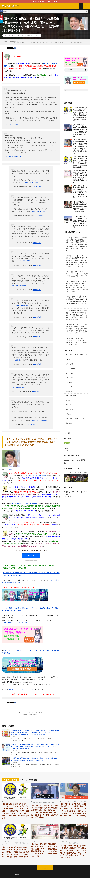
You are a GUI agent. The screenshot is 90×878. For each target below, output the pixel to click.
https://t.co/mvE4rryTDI (21, 305)
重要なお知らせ (70, 423)
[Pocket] (1, 19)
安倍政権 (29, 35)
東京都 (40, 802)
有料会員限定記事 (71, 395)
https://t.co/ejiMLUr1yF (19, 387)
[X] (1, 13)
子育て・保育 (69, 386)
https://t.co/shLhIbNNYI (19, 285)
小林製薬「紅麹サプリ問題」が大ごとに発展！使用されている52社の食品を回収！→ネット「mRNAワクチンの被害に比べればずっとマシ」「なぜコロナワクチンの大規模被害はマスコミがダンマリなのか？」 (35, 732)
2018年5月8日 (37, 186)
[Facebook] (1, 11)
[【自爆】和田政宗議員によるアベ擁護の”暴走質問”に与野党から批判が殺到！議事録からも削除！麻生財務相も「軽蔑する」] (6, 761)
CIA (63, 842)
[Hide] (0, 24)
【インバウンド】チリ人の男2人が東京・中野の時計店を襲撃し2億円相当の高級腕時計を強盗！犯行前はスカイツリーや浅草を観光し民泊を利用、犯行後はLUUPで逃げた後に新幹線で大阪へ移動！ (45, 811)
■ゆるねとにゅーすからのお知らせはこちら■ (45, 1)
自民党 (38, 35)
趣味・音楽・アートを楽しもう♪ (75, 418)
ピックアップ (69, 373)
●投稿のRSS (67, 448)
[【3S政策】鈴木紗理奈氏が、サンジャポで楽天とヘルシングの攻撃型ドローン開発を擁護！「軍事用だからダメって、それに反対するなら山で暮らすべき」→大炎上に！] (68, 220)
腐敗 (49, 802)
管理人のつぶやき (71, 414)
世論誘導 (74, 842)
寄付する (31, 555)
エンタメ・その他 (71, 368)
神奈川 (82, 801)
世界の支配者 (22, 842)
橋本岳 (34, 35)
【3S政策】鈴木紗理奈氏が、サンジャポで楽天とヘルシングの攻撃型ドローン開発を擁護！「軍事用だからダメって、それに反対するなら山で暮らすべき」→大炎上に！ (80, 222)
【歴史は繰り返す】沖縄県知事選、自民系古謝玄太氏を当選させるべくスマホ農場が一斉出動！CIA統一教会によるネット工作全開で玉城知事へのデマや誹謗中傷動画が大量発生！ (80, 162)
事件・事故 (35, 802)
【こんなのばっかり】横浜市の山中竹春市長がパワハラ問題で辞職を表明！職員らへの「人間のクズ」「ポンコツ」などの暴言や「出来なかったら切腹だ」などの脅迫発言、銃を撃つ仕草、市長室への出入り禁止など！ (80, 146)
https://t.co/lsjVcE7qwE (39, 211)
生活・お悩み (69, 409)
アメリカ (6, 842)
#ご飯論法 (17, 360)
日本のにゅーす (16, 35)
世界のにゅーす (70, 382)
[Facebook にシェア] (15, 48)
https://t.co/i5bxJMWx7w (32, 182)
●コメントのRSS (68, 450)
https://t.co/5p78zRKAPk (39, 420)
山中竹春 (77, 801)
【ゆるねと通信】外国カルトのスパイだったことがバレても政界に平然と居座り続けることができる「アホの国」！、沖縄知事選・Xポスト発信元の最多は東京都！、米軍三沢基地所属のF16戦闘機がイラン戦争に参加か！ (80, 114)
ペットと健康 (69, 377)
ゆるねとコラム (70, 359)
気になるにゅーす (71, 405)
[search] (86, 11)
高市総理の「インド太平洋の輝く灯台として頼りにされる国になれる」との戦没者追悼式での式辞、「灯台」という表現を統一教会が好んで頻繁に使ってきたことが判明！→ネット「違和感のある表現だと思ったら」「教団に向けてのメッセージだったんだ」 (76, 260)
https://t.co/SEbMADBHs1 (24, 261)
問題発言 (24, 35)
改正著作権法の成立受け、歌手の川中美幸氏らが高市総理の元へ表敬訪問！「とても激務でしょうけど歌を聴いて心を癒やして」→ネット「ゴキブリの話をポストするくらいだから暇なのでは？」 (73, 851)
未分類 (68, 400)
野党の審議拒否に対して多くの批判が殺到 (24, 503)
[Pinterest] (1, 16)
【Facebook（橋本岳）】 (13, 156)
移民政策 (45, 802)
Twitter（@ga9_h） (10, 469)
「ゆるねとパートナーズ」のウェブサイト (21, 689)
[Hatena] (1, 21)
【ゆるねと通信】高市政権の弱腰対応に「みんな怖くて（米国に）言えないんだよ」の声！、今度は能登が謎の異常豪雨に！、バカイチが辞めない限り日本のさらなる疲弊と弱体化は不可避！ (44, 850)
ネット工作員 (15, 842)
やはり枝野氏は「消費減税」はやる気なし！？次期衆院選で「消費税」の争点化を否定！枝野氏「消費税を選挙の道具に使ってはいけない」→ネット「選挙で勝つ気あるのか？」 (35, 746)
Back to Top (45, 868)
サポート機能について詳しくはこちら (16, 622)
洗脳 (78, 842)
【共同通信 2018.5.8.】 (12, 124)
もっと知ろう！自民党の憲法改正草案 (76, 355)
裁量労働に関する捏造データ (38, 475)
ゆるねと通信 (69, 364)
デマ (10, 842)
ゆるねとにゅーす (17, 874)
